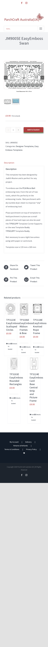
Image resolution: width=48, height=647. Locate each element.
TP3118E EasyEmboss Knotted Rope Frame (39, 326)
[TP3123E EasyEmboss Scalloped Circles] (10, 309)
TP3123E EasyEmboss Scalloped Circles (13, 324)
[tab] (24, 162)
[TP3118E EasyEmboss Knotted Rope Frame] (37, 309)
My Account (14, 442)
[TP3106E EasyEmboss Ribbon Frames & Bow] (24, 309)
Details (13, 344)
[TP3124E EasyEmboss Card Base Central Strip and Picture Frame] (34, 363)
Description (9, 162)
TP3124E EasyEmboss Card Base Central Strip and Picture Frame (36, 387)
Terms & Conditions (11, 449)
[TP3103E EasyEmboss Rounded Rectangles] (14, 363)
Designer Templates (25, 146)
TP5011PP (13, 223)
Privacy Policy (31, 449)
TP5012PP (10, 231)
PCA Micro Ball (28, 188)
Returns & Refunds (20, 445)
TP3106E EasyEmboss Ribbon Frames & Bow (26, 326)
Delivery (28, 442)
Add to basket (33, 130)
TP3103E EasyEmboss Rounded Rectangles (16, 379)
